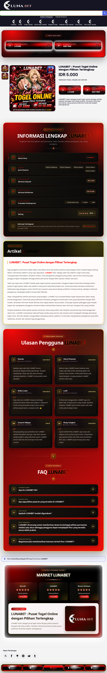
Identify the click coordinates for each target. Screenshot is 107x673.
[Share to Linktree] (17, 656)
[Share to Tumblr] (34, 656)
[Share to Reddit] (29, 656)
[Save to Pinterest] (23, 656)
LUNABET (48, 273)
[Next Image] (53, 88)
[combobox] (51, 13)
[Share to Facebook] (11, 656)
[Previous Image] (11, 88)
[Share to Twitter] (5, 656)
